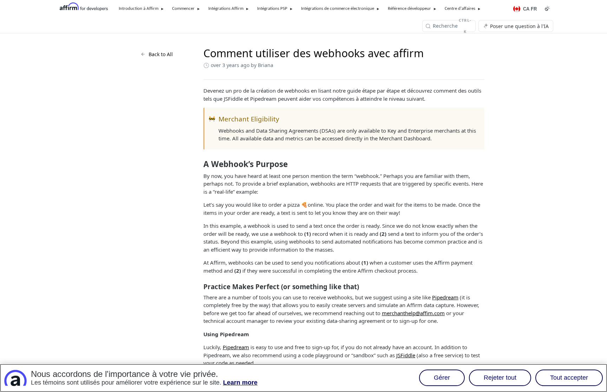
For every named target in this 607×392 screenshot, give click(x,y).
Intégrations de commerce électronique (337, 8)
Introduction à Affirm (138, 8)
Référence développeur (409, 8)
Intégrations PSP (272, 8)
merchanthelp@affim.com (413, 313)
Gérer (442, 377)
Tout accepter (569, 377)
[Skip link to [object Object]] (199, 164)
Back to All (161, 54)
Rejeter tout (500, 377)
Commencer (183, 8)
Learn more (240, 382)
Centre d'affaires (460, 8)
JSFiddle (405, 355)
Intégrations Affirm (225, 8)
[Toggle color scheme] (547, 8)
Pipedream (445, 297)
